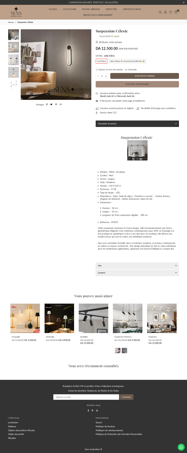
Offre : (105, 56)
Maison (11, 22)
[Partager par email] (61, 104)
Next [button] (88, 64)
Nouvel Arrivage (91, 9)
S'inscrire (126, 397)
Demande (132, 69)
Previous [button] (23, 64)
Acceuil (53, 9)
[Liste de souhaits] (170, 12)
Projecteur (153, 337)
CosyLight (16, 337)
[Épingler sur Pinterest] (56, 104)
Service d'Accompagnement (97, 15)
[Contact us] (181, 447)
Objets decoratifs (16, 434)
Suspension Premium (122, 337)
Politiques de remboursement (109, 430)
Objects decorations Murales (21, 430)
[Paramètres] (165, 12)
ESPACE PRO (111, 9)
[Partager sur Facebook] (47, 104)
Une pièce (101, 61)
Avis (99, 266)
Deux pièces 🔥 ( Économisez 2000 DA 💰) (127, 61)
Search (99, 422)
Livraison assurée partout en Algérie (93, 2)
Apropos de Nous (132, 9)
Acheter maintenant (137, 84)
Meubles (12, 438)
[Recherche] (160, 12)
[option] (56, 64)
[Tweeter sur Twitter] (51, 104)
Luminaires (13, 422)
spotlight (84, 337)
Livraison (101, 273)
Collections (69, 9)
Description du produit (107, 124)
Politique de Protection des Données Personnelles (119, 434)
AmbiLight (50, 337)
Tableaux (12, 426)
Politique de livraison (105, 426)
